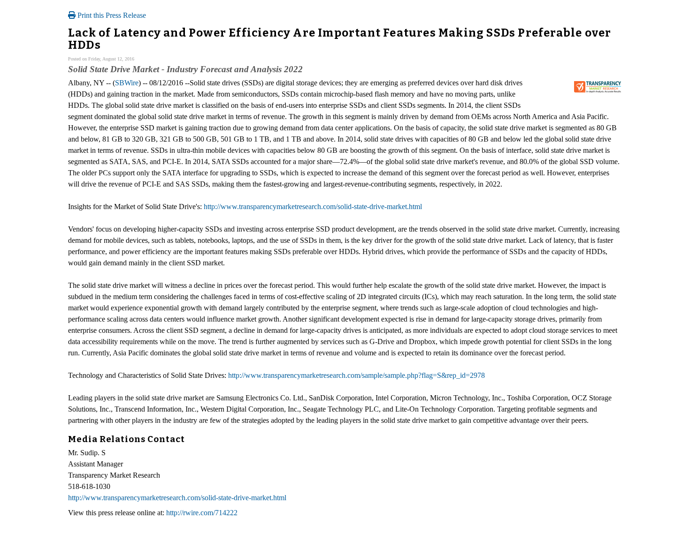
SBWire (126, 83)
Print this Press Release (111, 15)
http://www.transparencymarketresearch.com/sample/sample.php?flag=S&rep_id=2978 (356, 375)
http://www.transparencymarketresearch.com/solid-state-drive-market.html (313, 206)
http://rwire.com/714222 (202, 513)
